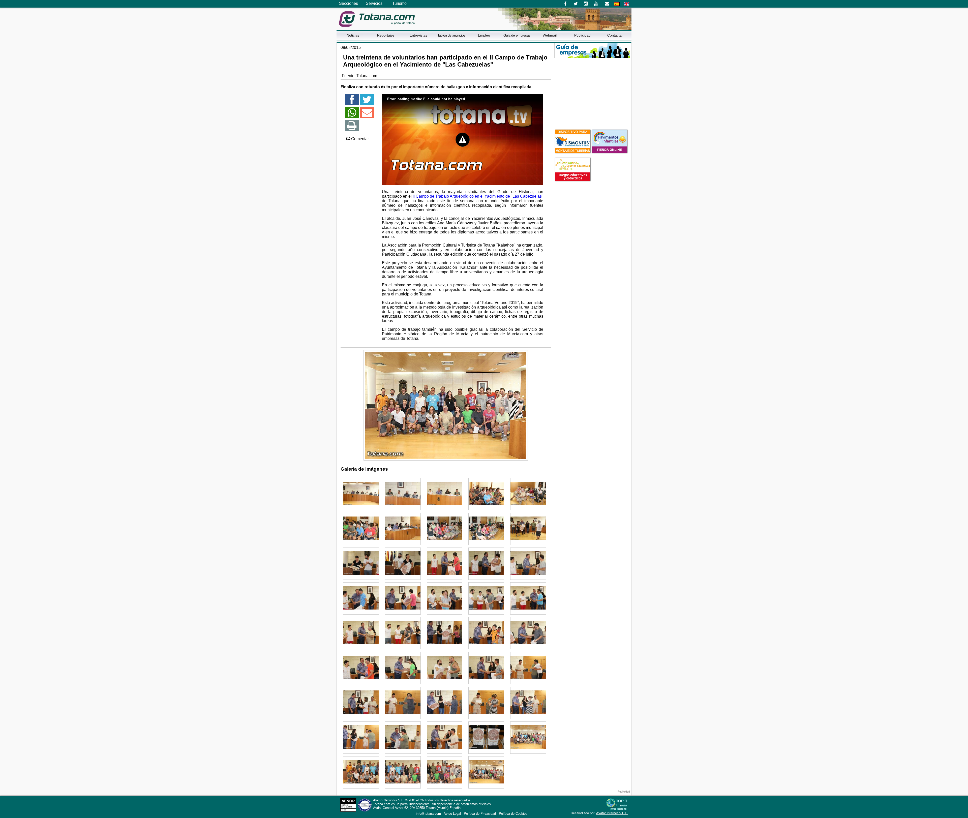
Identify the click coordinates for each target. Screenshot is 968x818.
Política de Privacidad (480, 813)
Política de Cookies (513, 813)
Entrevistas (418, 35)
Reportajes (386, 35)
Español (617, 4)
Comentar (360, 139)
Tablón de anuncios (451, 35)
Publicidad (582, 35)
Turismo (399, 3)
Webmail (550, 35)
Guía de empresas (516, 35)
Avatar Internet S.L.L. (612, 813)
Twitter (575, 4)
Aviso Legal (452, 813)
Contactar (615, 35)
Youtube (596, 4)
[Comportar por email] (367, 115)
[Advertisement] (592, 93)
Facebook (565, 4)
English (626, 4)
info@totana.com (428, 813)
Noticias (353, 35)
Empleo (484, 35)
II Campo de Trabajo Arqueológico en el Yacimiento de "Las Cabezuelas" (478, 196)
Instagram (586, 4)
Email (607, 4)
